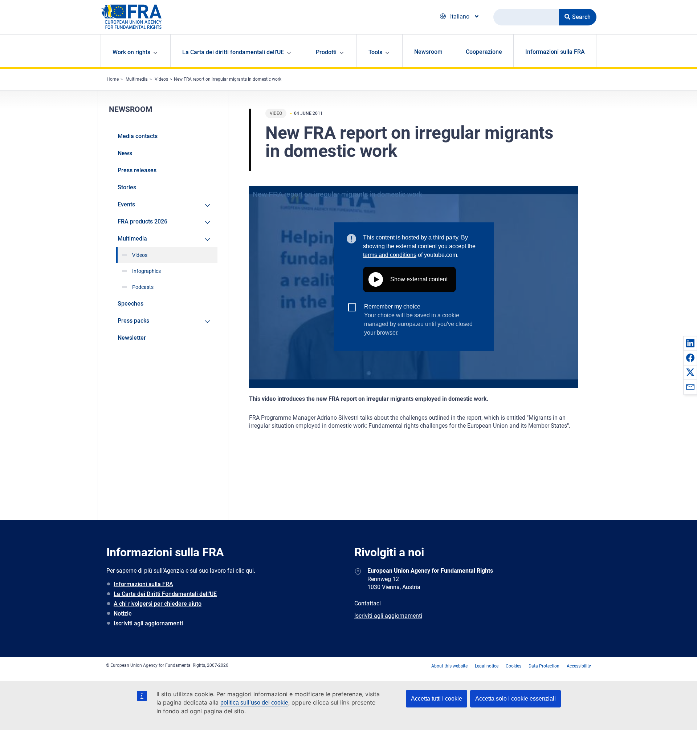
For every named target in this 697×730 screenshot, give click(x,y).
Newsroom (428, 51)
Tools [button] (375, 52)
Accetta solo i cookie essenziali (515, 698)
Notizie (123, 613)
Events (126, 204)
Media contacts (138, 136)
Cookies (513, 666)
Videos (161, 79)
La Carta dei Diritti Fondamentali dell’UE (165, 593)
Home (113, 79)
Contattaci (367, 603)
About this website (449, 666)
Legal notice (486, 666)
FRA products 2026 (142, 221)
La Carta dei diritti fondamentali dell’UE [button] (233, 52)
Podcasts (143, 287)
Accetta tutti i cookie (436, 698)
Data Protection (544, 666)
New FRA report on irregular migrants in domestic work (227, 79)
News (125, 153)
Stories (127, 187)
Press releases (137, 170)
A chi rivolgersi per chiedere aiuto (157, 603)
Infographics (146, 271)
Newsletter (132, 337)
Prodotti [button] (326, 52)
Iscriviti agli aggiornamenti (148, 623)
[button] (690, 343)
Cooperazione (484, 51)
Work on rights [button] (131, 52)
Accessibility (579, 666)
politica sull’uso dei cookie (254, 702)
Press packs (133, 320)
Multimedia (137, 79)
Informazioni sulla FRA (555, 51)
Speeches (130, 303)
